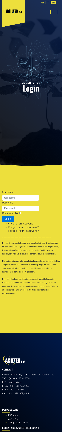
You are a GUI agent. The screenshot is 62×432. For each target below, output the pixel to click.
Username (8, 192)
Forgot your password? (23, 230)
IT (48, 2)
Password (7, 202)
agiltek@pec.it (17, 382)
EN (53, 2)
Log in (8, 219)
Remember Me (10, 213)
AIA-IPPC (13, 418)
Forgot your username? (23, 227)
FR (43, 2)
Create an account (20, 223)
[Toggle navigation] (53, 12)
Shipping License (18, 422)
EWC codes (14, 415)
